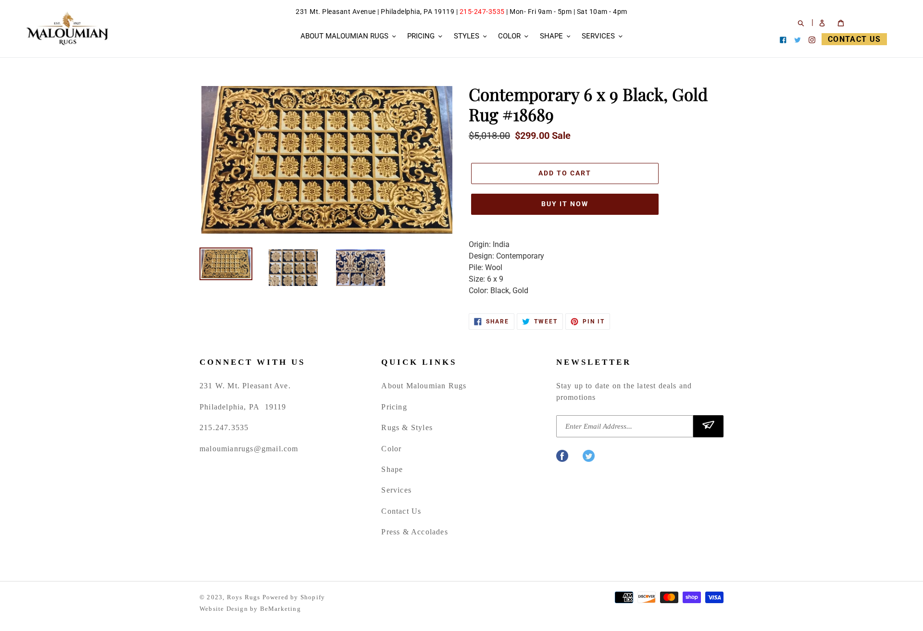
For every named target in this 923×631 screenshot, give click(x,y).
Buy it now (564, 204)
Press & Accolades (414, 532)
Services (396, 490)
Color (391, 449)
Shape (392, 469)
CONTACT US (854, 39)
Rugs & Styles (407, 427)
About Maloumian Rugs (423, 386)
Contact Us (401, 511)
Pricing (394, 407)
